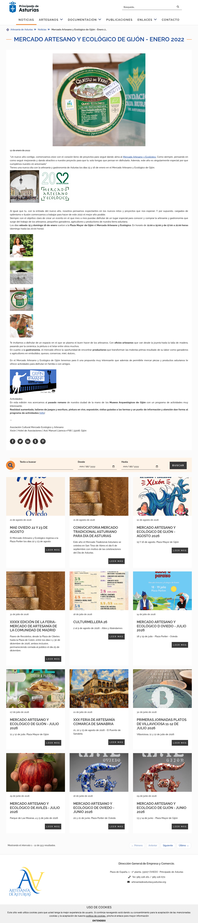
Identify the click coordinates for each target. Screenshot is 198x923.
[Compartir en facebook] (12, 441)
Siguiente (168, 845)
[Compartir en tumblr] (35, 441)
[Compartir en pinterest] (43, 441)
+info (41, 413)
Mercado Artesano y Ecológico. (139, 157)
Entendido (99, 920)
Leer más (53, 550)
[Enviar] (177, 7)
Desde (81, 461)
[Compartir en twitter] (20, 441)
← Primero (137, 845)
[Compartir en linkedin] (27, 441)
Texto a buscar (28, 461)
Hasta (124, 461)
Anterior (152, 845)
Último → (184, 845)
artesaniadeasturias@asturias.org (148, 882)
